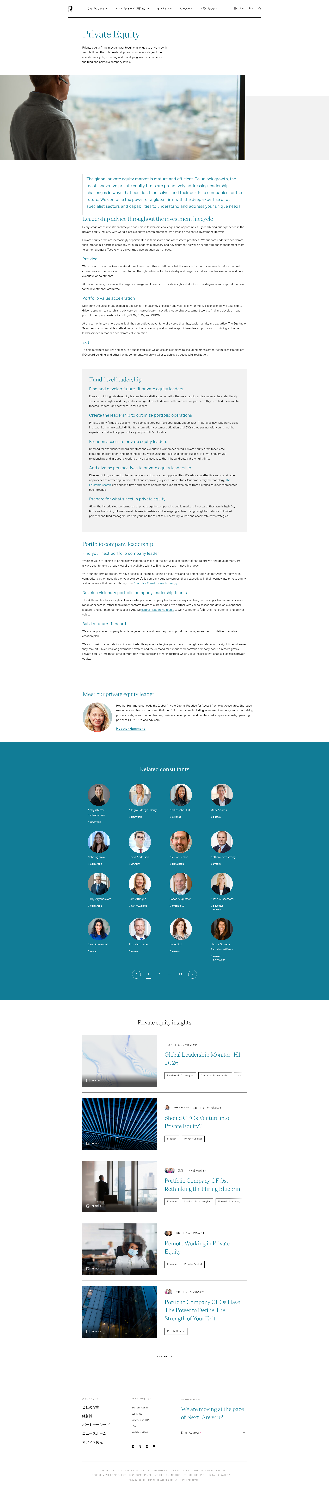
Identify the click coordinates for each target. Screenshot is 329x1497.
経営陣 (87, 1416)
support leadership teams (157, 609)
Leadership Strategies (180, 1075)
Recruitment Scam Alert (109, 1475)
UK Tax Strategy (219, 1475)
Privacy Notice (111, 1470)
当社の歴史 (90, 1407)
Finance (172, 1138)
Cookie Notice (135, 1470)
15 (180, 974)
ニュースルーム (94, 1433)
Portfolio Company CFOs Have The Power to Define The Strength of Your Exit (202, 1310)
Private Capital (193, 1138)
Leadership (243, 1075)
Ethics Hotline (194, 1475)
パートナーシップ (96, 1425)
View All (162, 1356)
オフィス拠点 (92, 1442)
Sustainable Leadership (215, 1075)
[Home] (76, 9)
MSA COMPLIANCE (140, 1475)
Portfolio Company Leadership (236, 1201)
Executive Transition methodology (155, 583)
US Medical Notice (167, 1475)
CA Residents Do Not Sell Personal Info (199, 1470)
